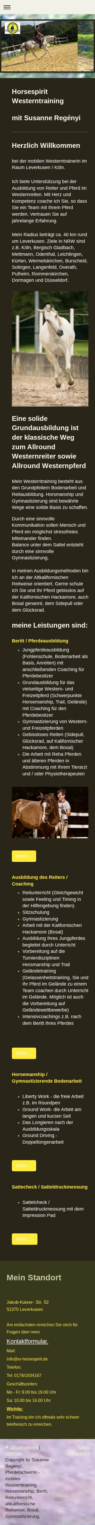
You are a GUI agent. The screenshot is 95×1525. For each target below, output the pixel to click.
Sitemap (13, 1453)
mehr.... (24, 856)
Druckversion (24, 1447)
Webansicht (78, 1453)
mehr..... (24, 1239)
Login (84, 1447)
